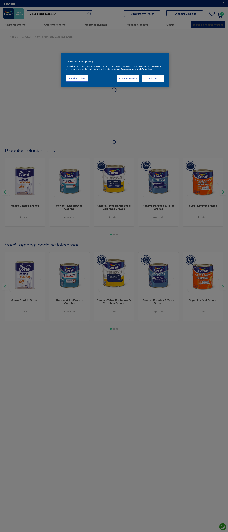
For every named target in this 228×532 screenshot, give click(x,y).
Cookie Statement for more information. (133, 69)
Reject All (153, 78)
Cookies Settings (77, 78)
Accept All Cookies (128, 78)
